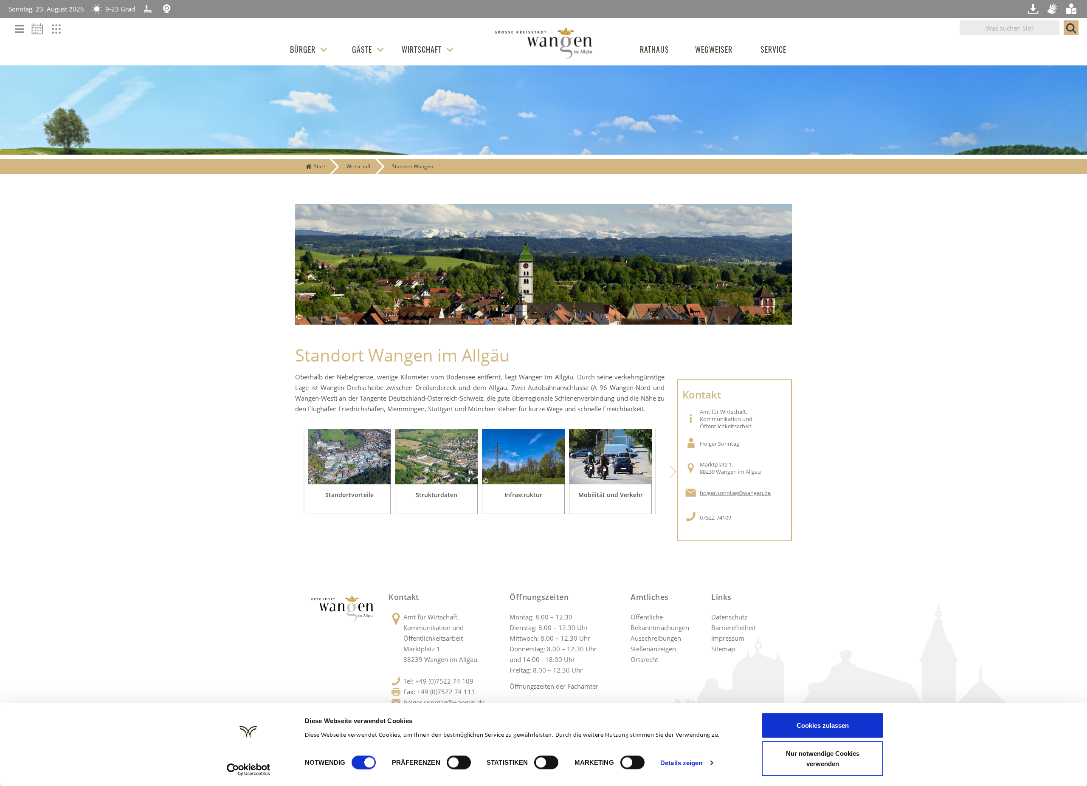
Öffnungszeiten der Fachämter (554, 686)
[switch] (459, 762)
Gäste (362, 49)
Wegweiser (713, 49)
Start (319, 166)
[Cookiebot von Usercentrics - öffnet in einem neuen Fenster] (248, 769)
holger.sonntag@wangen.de (735, 493)
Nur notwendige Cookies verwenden (822, 758)
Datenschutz (729, 617)
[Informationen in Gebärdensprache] (1053, 9)
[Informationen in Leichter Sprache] (1072, 9)
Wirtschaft (422, 49)
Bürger (302, 49)
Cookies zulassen (823, 725)
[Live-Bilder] (167, 9)
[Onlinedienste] (61, 31)
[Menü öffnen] (19, 29)
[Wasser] (147, 9)
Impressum (727, 638)
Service (773, 49)
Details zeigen (681, 762)
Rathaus (654, 49)
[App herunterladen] (1034, 9)
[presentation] (286, 471)
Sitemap (723, 649)
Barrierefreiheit (733, 627)
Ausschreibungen (656, 638)
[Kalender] (40, 31)
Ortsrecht (644, 659)
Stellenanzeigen (653, 649)
